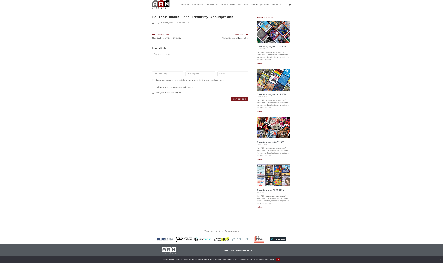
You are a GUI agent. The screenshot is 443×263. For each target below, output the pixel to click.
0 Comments (184, 23)
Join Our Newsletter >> (238, 250)
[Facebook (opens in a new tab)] (290, 5)
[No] (440, 259)
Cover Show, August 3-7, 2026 (270, 142)
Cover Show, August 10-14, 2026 (271, 94)
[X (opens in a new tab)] (286, 5)
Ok (278, 259)
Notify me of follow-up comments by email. (174, 87)
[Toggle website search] (281, 4)
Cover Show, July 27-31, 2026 (270, 190)
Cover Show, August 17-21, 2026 (271, 46)
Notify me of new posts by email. (170, 92)
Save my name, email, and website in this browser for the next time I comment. (190, 80)
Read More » (260, 63)
